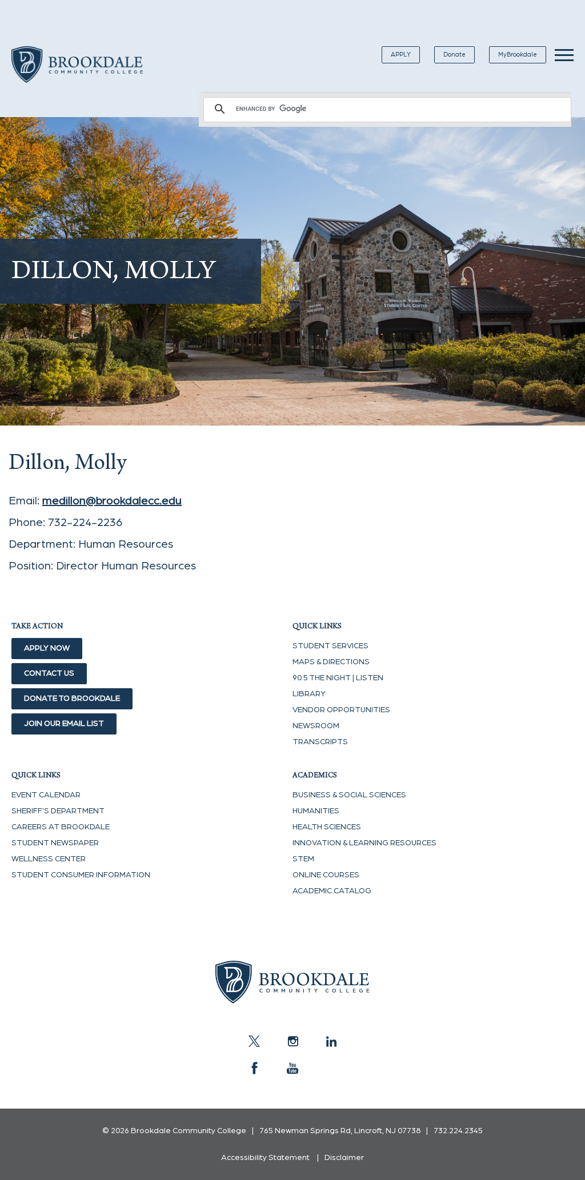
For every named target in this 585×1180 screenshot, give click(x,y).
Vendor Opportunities (341, 710)
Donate (454, 54)
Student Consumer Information (80, 875)
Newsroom (315, 726)
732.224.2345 (458, 1131)
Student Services (330, 646)
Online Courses (325, 875)
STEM (303, 859)
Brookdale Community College (77, 77)
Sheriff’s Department (58, 811)
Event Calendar (46, 795)
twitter (254, 1041)
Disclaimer (344, 1158)
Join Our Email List (64, 724)
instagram (292, 1041)
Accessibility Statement (265, 1158)
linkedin (330, 1041)
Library (309, 694)
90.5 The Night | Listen (337, 678)
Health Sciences (326, 827)
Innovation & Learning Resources (364, 843)
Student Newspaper (55, 843)
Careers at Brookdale (60, 827)
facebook (254, 1068)
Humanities (315, 811)
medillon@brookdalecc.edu (112, 501)
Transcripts (320, 742)
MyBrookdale (517, 54)
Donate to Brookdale (72, 699)
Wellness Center (48, 859)
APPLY (401, 54)
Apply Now (47, 648)
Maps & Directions (331, 662)
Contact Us (49, 673)
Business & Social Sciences (349, 795)
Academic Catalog (331, 891)
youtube (292, 1068)
